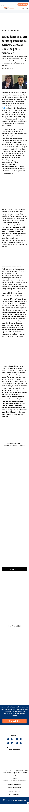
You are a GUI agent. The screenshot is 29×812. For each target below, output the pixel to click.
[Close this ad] (28, 803)
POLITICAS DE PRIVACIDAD (14, 787)
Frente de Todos (8, 448)
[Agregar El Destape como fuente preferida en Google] (14, 71)
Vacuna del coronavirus (10, 445)
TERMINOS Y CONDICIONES (14, 784)
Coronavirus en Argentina (13, 443)
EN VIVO (25, 8)
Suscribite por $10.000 (22, 4)
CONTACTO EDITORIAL (14, 794)
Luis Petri (22, 445)
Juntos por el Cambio (21, 448)
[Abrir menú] (2, 4)
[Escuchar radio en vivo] (2, 8)
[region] (14, 24)
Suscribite (14, 721)
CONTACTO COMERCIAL (14, 791)
